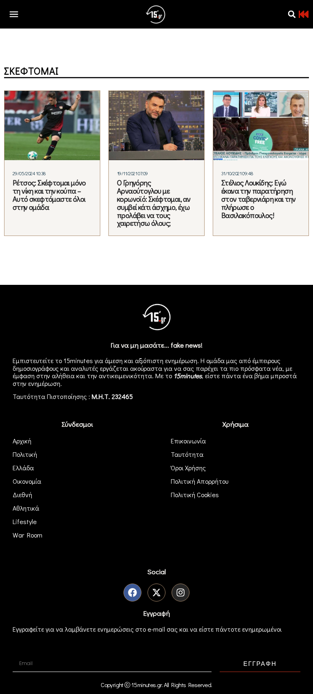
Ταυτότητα (187, 454)
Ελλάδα (23, 467)
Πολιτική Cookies (195, 494)
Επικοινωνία (188, 440)
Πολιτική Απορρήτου (199, 481)
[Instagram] (181, 592)
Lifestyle (25, 521)
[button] (292, 14)
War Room (27, 535)
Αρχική (22, 440)
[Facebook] (132, 592)
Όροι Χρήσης (188, 467)
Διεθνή (22, 494)
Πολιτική (25, 454)
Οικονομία (27, 481)
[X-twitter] (156, 592)
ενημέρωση (44, 383)
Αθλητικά (26, 508)
